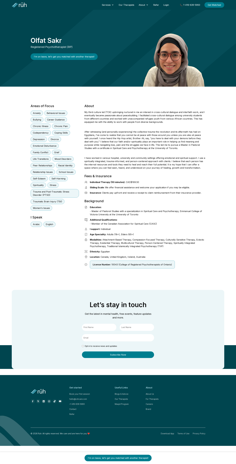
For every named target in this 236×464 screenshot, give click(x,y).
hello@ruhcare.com (78, 399)
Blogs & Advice (121, 394)
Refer (156, 5)
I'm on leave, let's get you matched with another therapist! (64, 56)
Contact (72, 409)
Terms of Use (183, 433)
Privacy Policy (199, 433)
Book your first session (79, 394)
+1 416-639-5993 (77, 404)
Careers (149, 404)
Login (166, 5)
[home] (19, 5)
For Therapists (152, 399)
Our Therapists (126, 5)
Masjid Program (122, 404)
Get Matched (214, 5)
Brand (148, 409)
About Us (150, 394)
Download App (167, 433)
